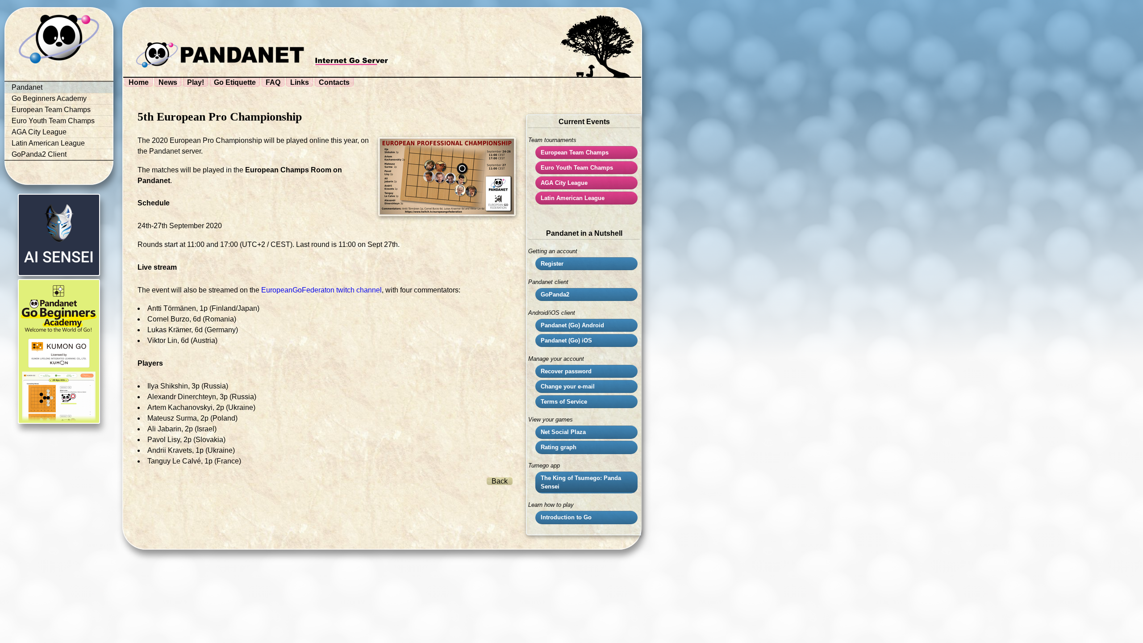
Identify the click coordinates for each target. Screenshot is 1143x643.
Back (500, 481)
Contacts (334, 82)
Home (139, 82)
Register (552, 263)
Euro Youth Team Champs (53, 121)
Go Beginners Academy (49, 98)
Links (299, 82)
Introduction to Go (566, 517)
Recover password (566, 371)
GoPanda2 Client (39, 154)
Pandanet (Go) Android (572, 325)
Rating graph (558, 447)
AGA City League (39, 132)
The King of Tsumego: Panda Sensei (581, 482)
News (168, 82)
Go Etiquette (235, 82)
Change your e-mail (568, 386)
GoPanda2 (555, 294)
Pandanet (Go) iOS (566, 340)
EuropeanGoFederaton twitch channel (321, 290)
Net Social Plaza (563, 432)
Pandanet (27, 87)
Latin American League (48, 143)
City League (564, 183)
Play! (195, 82)
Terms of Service (564, 401)
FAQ (273, 82)
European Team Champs (51, 109)
